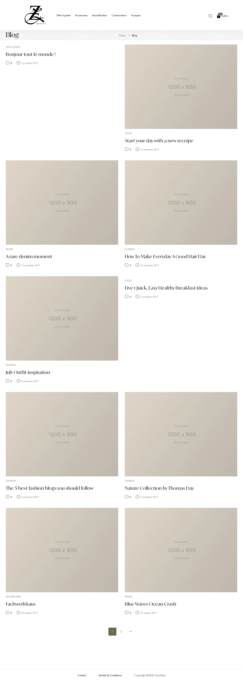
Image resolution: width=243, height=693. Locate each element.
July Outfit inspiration (28, 372)
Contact (82, 675)
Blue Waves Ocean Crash (150, 604)
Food (128, 133)
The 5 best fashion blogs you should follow (50, 488)
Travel (9, 249)
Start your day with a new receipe (159, 140)
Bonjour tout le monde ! (31, 54)
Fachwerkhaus (21, 604)
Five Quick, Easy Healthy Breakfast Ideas (166, 288)
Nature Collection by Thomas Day (159, 488)
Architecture (13, 596)
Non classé (13, 46)
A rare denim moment (29, 256)
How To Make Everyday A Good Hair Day (165, 256)
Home (122, 35)
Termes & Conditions (110, 675)
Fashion (130, 249)
